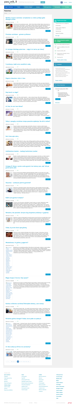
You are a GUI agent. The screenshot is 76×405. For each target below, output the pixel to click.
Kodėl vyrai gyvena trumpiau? (15, 198)
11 (21, 361)
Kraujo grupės (41, 379)
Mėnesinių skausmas (42, 376)
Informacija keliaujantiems (43, 386)
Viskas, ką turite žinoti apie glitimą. (16, 227)
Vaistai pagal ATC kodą (25, 379)
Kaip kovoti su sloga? (12, 92)
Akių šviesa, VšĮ (60, 57)
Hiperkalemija (58, 31)
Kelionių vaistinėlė (42, 384)
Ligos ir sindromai (9, 7)
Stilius (57, 398)
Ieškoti (43, 2)
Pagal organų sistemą (8, 378)
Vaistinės (5, 388)
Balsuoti (58, 99)
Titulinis (5, 13)
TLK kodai (5, 379)
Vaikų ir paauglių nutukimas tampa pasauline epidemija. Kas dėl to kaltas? (28, 121)
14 (28, 361)
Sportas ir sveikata (59, 394)
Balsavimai (57, 102)
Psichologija (58, 384)
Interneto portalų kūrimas (60, 402)
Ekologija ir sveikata (59, 388)
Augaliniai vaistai (24, 386)
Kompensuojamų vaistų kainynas (27, 383)
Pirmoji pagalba (41, 383)
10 (19, 361)
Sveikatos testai (41, 388)
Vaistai (18, 7)
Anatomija (41, 381)
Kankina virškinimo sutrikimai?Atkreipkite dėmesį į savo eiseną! (25, 303)
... (9, 361)
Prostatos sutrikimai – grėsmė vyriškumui (18, 34)
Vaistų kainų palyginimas (26, 384)
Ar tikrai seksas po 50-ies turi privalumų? (18, 347)
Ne (58, 90)
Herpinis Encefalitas (59, 33)
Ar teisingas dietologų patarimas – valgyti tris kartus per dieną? (25, 49)
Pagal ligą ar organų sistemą (26, 381)
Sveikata (38, 7)
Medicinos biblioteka (42, 389)
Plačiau (47, 30)
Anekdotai (41, 391)
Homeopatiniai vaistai (25, 388)
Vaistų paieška (24, 376)
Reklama (70, 2)
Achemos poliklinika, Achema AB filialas (63, 48)
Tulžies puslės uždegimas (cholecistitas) (61, 28)
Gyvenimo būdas (59, 376)
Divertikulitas (58, 25)
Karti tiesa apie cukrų (12, 136)
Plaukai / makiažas (59, 392)
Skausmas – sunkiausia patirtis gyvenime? (18, 183)
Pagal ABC (6, 376)
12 (23, 361)
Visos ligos (57, 35)
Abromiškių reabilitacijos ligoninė (63, 44)
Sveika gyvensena (47, 7)
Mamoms (40, 378)
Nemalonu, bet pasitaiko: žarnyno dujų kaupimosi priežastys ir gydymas (27, 212)
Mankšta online (59, 378)
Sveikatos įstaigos (28, 7)
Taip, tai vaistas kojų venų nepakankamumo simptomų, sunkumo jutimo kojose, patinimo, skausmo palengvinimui (64, 94)
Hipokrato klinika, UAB (61, 50)
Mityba (57, 380)
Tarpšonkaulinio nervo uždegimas (62, 23)
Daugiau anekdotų (58, 80)
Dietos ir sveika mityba (60, 386)
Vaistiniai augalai (24, 389)
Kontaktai (65, 2)
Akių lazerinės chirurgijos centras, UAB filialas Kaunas (63, 54)
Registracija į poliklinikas (8, 390)
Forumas (67, 7)
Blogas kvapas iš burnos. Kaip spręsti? (17, 278)
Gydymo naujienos (59, 382)
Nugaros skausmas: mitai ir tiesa (15, 78)
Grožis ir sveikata (59, 390)
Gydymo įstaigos (7, 386)
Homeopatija (57, 7)
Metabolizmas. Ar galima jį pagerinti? (17, 242)
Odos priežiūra (58, 396)
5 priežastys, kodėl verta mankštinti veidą (18, 64)
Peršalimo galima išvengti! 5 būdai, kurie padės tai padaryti (23, 318)
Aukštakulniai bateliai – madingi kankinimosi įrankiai (21, 151)
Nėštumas (6, 381)
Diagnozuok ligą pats (8, 383)
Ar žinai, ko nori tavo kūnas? (14, 106)
